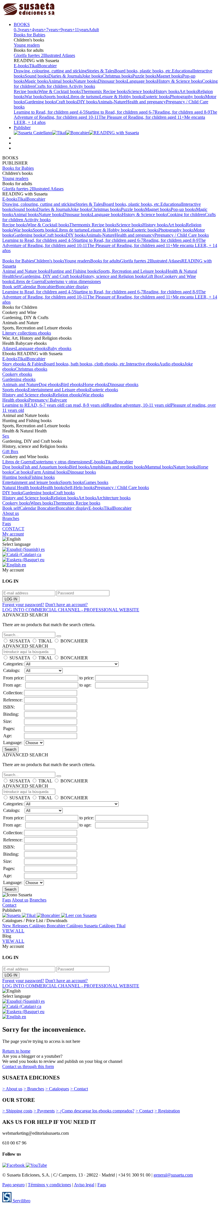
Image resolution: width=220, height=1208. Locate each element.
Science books (141, 91)
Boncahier (47, 65)
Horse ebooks (95, 384)
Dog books (12, 466)
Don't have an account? (66, 604)
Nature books (86, 81)
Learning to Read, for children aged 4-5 (49, 112)
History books (166, 91)
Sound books (36, 76)
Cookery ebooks (17, 374)
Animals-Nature (111, 101)
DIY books (87, 101)
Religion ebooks (67, 394)
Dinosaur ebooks (123, 384)
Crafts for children (51, 86)
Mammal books (159, 466)
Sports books (56, 96)
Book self (11, 286)
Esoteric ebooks (103, 389)
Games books (96, 482)
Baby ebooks (59, 348)
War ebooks (93, 394)
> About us (12, 1088)
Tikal (33, 65)
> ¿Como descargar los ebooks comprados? (95, 1110)
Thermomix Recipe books (104, 91)
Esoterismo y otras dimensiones (72, 281)
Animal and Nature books (25, 271)
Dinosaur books (112, 81)
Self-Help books (80, 487)
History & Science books (179, 81)
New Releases (15, 925)
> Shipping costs (17, 1110)
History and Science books (26, 497)
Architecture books (113, 497)
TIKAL (45, 640)
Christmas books (117, 76)
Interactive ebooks (142, 363)
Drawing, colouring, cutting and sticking (50, 70)
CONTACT (13, 528)
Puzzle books (144, 76)
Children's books (49, 260)
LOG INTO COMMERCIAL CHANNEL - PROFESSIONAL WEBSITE (70, 609)
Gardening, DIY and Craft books (51, 276)
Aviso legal (84, 1184)
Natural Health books (21, 487)
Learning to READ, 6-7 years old (32, 405)
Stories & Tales (100, 70)
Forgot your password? (23, 604)
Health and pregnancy (146, 101)
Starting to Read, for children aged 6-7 (120, 112)
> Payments (44, 1110)
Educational (182, 70)
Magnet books (169, 76)
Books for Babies (29, 34)
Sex (17, 276)
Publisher (22, 127)
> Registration (167, 1110)
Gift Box (154, 276)
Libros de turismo (83, 96)
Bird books (79, 466)
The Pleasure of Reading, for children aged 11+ (141, 117)
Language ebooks (31, 348)
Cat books (22, 472)
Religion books (64, 497)
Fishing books (42, 477)
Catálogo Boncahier (47, 925)
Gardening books (40, 101)
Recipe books (26, 91)
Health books (53, 487)
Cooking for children (186, 214)
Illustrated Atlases (59, 55)
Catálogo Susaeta (82, 925)
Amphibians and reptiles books (117, 466)
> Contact (79, 1088)
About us (10, 513)
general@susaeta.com (173, 1175)
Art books (188, 91)
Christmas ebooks (31, 369)
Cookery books (16, 503)
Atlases (8, 348)
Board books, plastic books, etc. (143, 70)
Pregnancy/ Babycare (47, 400)
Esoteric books (156, 96)
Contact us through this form (28, 1066)
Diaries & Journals (65, 76)
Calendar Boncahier (38, 286)
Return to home (16, 1051)
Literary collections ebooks (26, 333)
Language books (142, 81)
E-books (21, 65)
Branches (10, 518)
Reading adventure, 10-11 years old (139, 405)
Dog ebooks (50, 384)
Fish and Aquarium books (45, 466)
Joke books (92, 76)
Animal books (61, 81)
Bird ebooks (72, 384)
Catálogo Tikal (112, 925)
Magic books (36, 81)
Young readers (27, 45)
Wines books (41, 503)
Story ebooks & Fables (23, 363)
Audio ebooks (171, 363)
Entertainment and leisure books (31, 482)
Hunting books (15, 477)
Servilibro (20, 1200)
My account (13, 533)
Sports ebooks (15, 389)
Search (10, 749)
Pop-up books (183, 209)
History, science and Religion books (113, 276)
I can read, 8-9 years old (85, 405)
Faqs (6, 523)
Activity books (81, 86)
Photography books (187, 96)
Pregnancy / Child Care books (181, 235)
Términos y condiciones (49, 1184)
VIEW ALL (13, 930)
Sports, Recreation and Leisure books (132, 271)
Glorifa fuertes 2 (28, 55)
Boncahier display (72, 286)
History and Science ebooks (27, 394)
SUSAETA (19, 640)
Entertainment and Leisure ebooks (58, 389)
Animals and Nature (20, 384)
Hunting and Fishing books (73, 271)
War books (34, 96)
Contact (9, 905)
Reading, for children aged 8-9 (182, 112)
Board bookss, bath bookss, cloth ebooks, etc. (85, 363)
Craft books (66, 101)
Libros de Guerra (28, 281)
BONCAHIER (74, 640)
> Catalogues (57, 1088)
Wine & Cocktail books (59, 91)
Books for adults (105, 260)
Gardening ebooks (19, 379)
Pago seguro (13, 1184)
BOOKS (22, 24)
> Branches (33, 1088)
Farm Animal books (49, 472)
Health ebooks (15, 400)
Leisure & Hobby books (121, 96)
